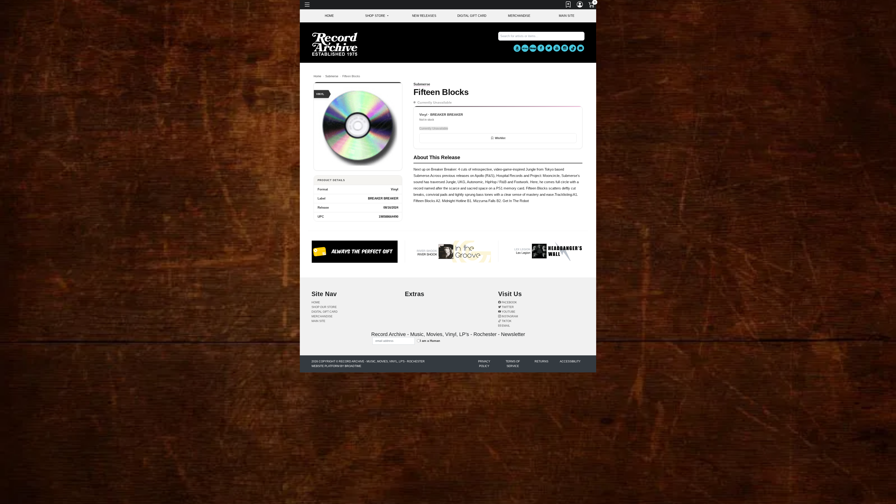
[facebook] (541, 48)
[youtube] (557, 48)
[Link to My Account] (580, 5)
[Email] (580, 48)
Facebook (509, 302)
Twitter (507, 307)
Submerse (331, 76)
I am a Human (430, 341)
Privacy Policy (484, 364)
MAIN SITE (566, 16)
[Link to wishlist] (568, 5)
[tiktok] (573, 48)
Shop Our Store (324, 307)
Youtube (508, 311)
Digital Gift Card (471, 16)
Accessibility (570, 361)
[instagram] (565, 48)
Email (505, 325)
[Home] (335, 44)
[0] (591, 5)
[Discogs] (533, 48)
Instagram (509, 316)
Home (317, 76)
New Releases (424, 16)
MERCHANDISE (519, 16)
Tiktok (506, 321)
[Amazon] (517, 48)
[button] (376, 16)
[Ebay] (525, 48)
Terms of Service (513, 364)
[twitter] (549, 48)
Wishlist (500, 138)
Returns (541, 361)
